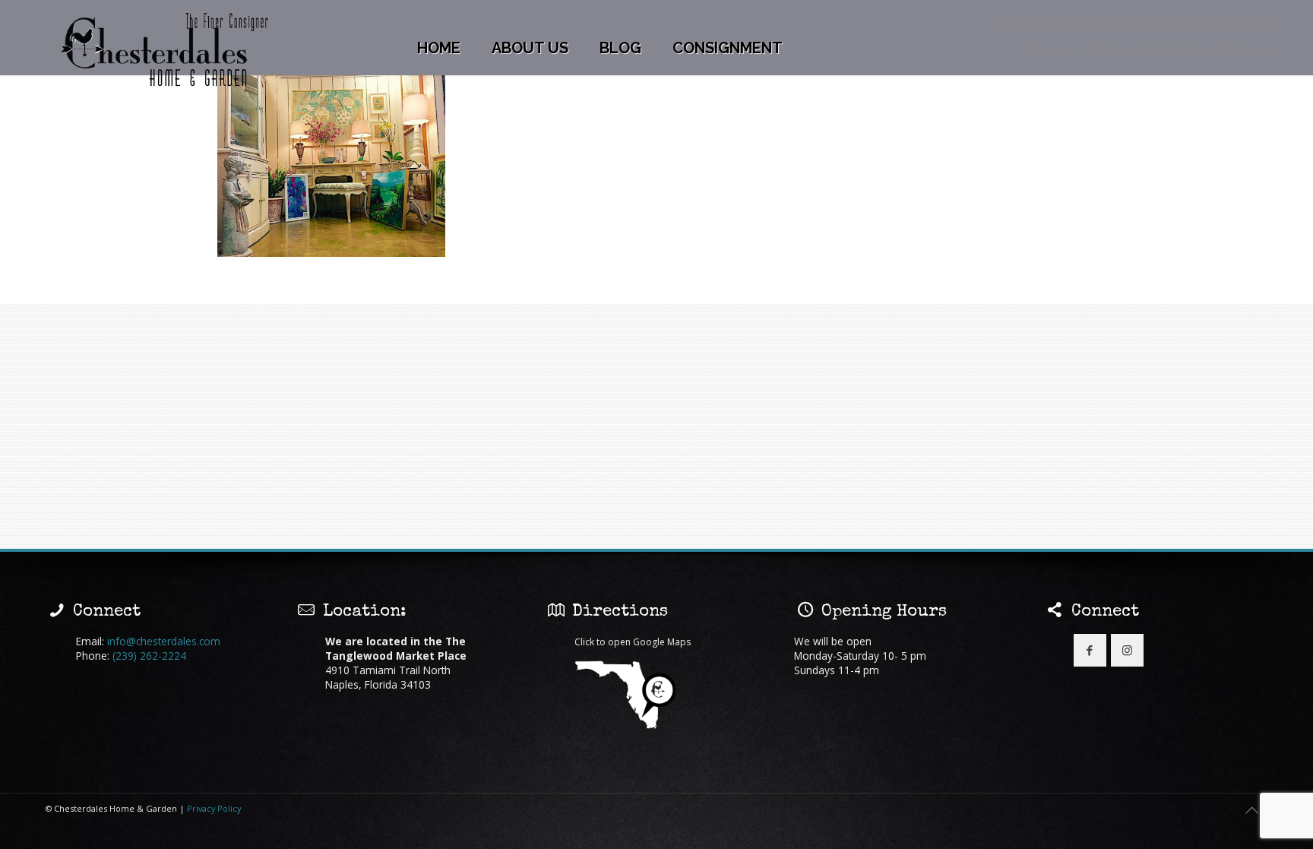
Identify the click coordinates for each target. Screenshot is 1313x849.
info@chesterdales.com (163, 641)
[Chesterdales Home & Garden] (165, 50)
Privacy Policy (214, 808)
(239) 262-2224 (149, 655)
